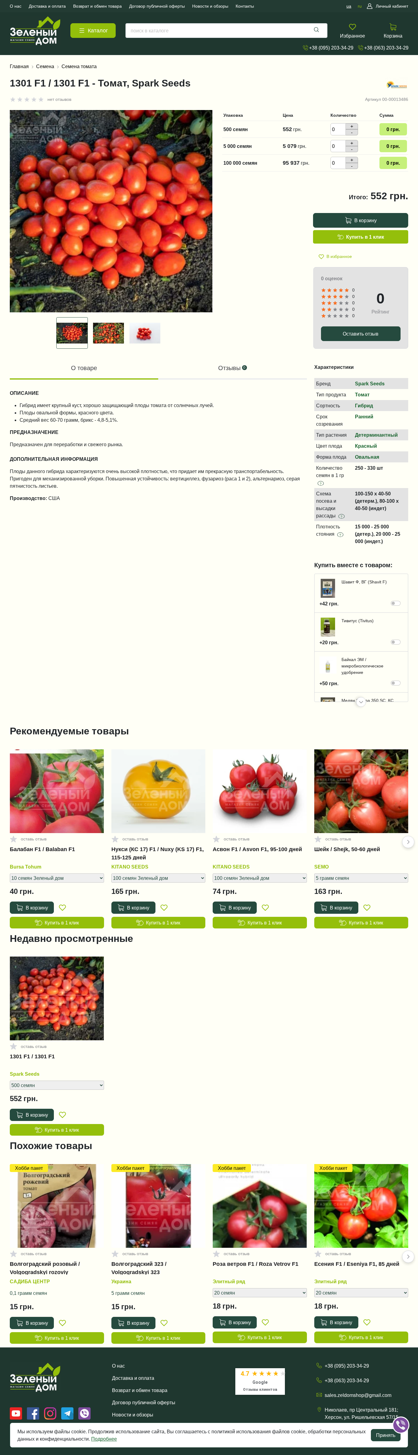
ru (360, 6)
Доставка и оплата (133, 1378)
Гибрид (364, 405)
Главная (19, 66)
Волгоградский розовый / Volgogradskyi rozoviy (45, 1268)
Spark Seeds (370, 383)
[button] (361, 702)
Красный (366, 445)
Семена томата (79, 66)
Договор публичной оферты (143, 1402)
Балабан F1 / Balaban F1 (42, 849)
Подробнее (104, 1438)
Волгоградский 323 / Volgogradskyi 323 (138, 1268)
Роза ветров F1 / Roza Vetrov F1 (255, 1264)
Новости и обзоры (132, 1414)
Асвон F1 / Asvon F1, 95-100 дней (257, 849)
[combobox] (226, 30)
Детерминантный (376, 434)
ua (348, 6)
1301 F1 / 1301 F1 (32, 1056)
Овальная (367, 456)
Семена (45, 66)
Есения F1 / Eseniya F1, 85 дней (356, 1264)
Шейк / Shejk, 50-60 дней (347, 849)
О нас (118, 1365)
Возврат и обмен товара (139, 1390)
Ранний (364, 416)
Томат (362, 394)
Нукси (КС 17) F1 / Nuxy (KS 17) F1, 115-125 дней (157, 853)
